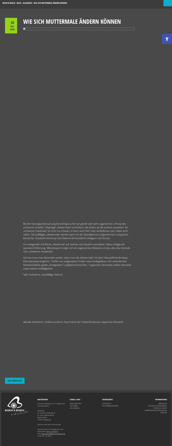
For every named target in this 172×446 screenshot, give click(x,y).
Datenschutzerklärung (157, 406)
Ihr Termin (74, 406)
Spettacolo (106, 404)
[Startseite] (17, 415)
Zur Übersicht (15, 380)
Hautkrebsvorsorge (110, 406)
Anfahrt (164, 413)
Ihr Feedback (75, 408)
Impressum (163, 404)
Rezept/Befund (75, 404)
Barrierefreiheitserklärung (156, 410)
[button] (167, 39)
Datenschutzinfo (160, 408)
